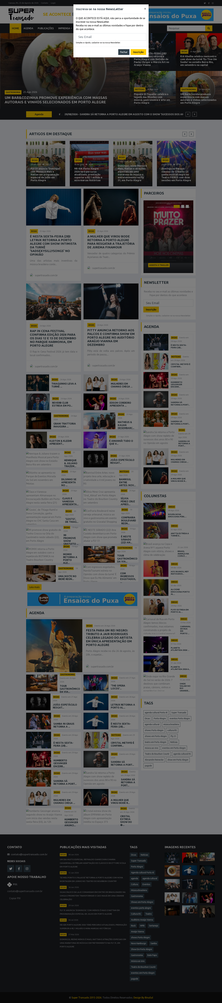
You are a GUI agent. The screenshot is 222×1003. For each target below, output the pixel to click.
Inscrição (138, 52)
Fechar (123, 52)
